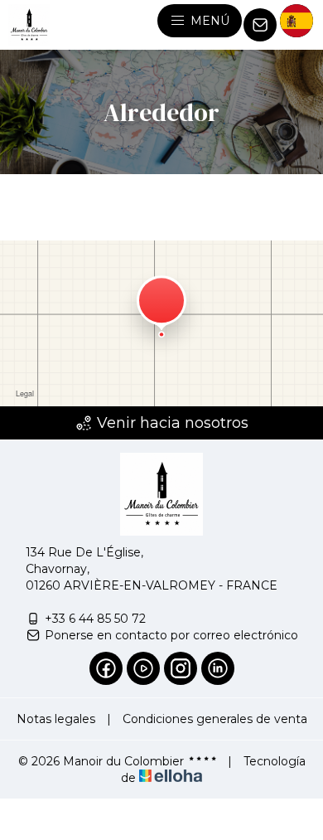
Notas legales (56, 718)
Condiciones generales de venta (215, 718)
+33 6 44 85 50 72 (95, 618)
